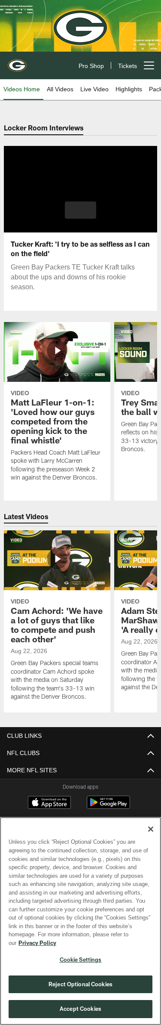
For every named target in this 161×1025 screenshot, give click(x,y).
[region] (80, 925)
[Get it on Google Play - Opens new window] (108, 806)
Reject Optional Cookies (80, 984)
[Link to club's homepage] (17, 62)
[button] (80, 210)
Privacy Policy (103, 942)
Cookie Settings (81, 959)
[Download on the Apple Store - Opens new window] (49, 803)
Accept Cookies (80, 1008)
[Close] (150, 837)
